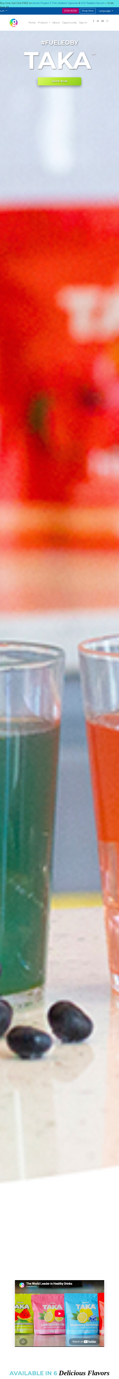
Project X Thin (48, 3)
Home (32, 22)
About (56, 22)
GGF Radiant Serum (92, 3)
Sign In (83, 22)
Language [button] (105, 11)
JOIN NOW (70, 10)
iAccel (36, 3)
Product (43, 22)
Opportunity (69, 22)
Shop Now (88, 10)
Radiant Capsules (68, 3)
